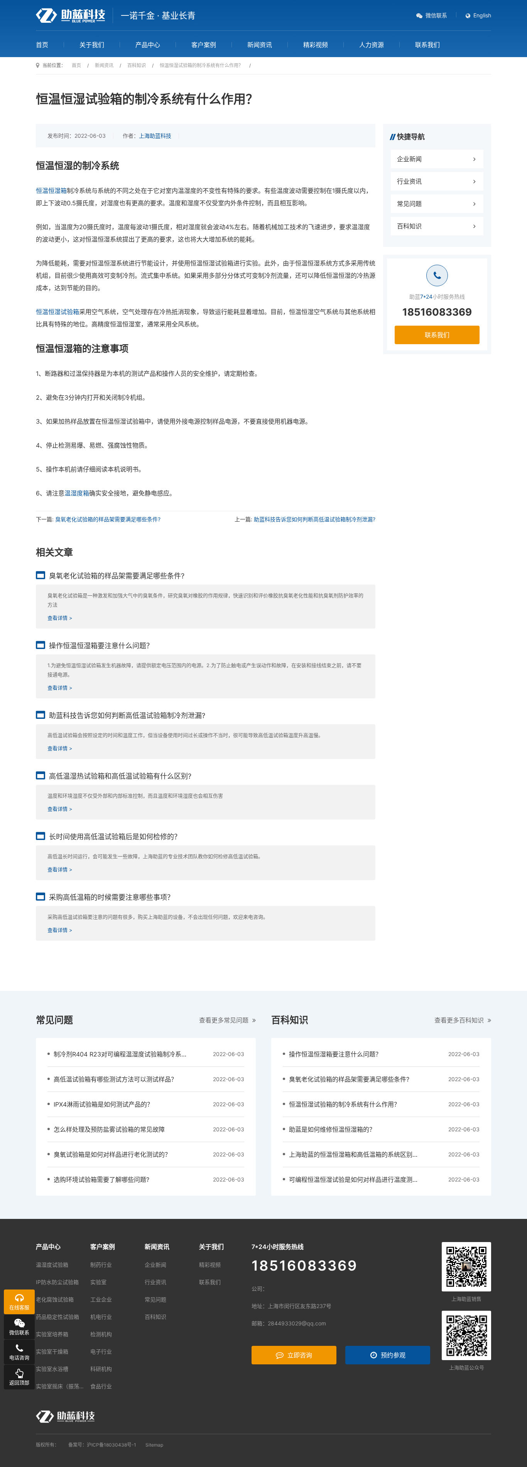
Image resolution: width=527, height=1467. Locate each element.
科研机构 (101, 1369)
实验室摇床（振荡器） (63, 1386)
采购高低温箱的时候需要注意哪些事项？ (111, 897)
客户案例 (203, 45)
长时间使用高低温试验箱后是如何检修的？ (115, 837)
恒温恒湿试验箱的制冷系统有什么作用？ (344, 1104)
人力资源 (371, 45)
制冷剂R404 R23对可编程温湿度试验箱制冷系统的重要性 (133, 1054)
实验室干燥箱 (52, 1351)
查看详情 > (60, 618)
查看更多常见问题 (223, 1020)
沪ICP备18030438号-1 (111, 1445)
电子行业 (101, 1351)
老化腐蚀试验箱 (55, 1299)
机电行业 (101, 1316)
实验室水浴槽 (52, 1369)
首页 (42, 45)
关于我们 (91, 45)
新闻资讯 (259, 45)
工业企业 (101, 1299)
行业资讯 (409, 181)
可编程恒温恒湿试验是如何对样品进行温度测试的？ (360, 1179)
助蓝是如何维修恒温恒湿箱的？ (332, 1129)
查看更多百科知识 (459, 1020)
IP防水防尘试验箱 (57, 1282)
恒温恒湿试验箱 (57, 312)
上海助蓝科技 (155, 135)
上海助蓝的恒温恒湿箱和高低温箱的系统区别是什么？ (363, 1154)
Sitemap (154, 1445)
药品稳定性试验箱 (57, 1316)
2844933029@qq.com (297, 1323)
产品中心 (147, 45)
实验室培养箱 (52, 1334)
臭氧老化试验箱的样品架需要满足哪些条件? (107, 519)
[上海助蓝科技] (70, 15)
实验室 (98, 1282)
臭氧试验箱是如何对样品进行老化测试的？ (112, 1154)
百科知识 (409, 226)
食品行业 (101, 1386)
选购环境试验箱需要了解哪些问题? (101, 1179)
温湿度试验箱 (52, 1264)
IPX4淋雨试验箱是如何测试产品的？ (103, 1104)
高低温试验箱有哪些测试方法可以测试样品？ (115, 1079)
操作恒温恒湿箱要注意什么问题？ (101, 646)
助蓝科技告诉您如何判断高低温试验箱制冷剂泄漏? (314, 519)
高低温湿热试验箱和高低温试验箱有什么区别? (120, 776)
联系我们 (427, 45)
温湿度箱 (76, 493)
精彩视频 (315, 45)
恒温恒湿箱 (51, 190)
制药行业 (101, 1264)
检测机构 (101, 1334)
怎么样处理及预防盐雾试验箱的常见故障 (109, 1129)
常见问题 (409, 204)
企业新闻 (409, 159)
